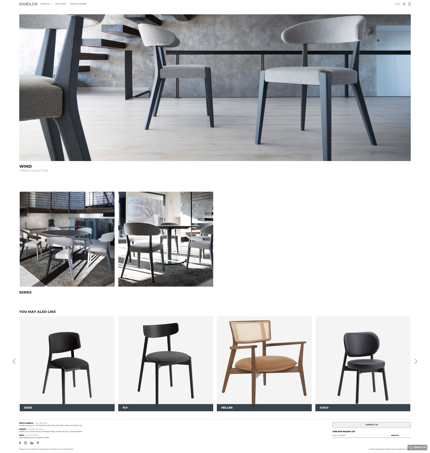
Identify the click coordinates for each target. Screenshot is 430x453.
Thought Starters (78, 4)
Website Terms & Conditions (28, 449)
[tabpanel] (215, 87)
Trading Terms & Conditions (48, 449)
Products (45, 4)
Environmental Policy (66, 449)
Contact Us (419, 447)
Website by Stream (404, 449)
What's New (60, 4)
